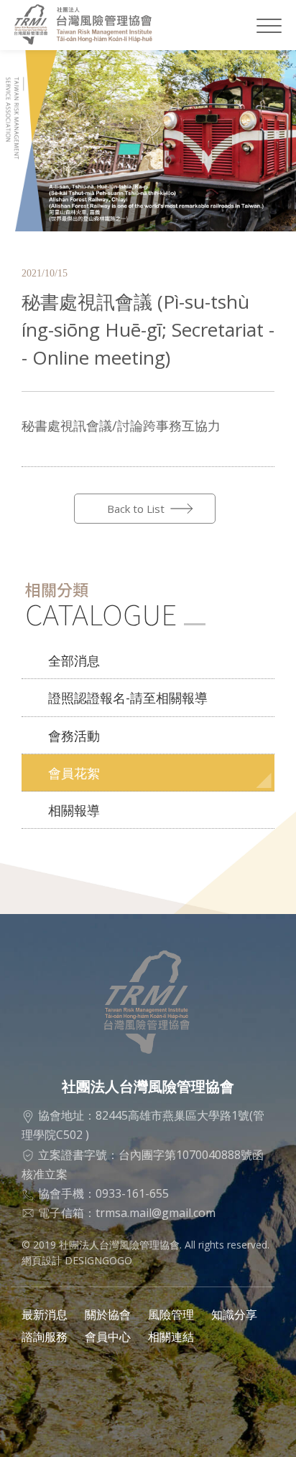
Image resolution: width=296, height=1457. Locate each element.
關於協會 (108, 1314)
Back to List (136, 508)
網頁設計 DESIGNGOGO (77, 1260)
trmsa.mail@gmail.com (156, 1213)
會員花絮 (74, 773)
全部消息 (74, 660)
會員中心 (108, 1337)
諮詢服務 (45, 1337)
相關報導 (74, 810)
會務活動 (74, 735)
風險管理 (171, 1314)
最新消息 (45, 1314)
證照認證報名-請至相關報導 (128, 697)
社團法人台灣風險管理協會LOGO (91, 25)
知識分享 (234, 1314)
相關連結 (171, 1337)
